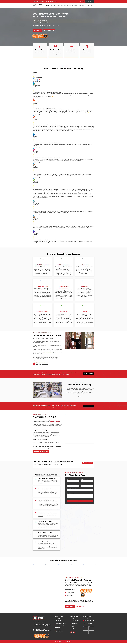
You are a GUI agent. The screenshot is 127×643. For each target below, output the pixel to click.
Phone (68, 484)
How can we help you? (71, 493)
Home (47, 5)
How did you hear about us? (72, 488)
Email (82, 479)
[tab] (78, 396)
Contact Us (91, 5)
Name (68, 479)
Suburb (82, 484)
